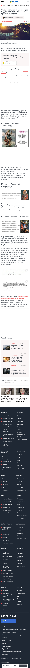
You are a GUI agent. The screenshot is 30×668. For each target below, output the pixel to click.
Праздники (19, 548)
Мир (2, 495)
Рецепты (19, 587)
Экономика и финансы (5, 451)
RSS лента (5, 654)
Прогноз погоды (22, 439)
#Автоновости (9, 382)
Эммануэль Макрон (5, 562)
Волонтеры (5, 540)
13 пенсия (5, 590)
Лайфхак (19, 513)
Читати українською (6, 21)
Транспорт (5, 459)
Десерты (19, 599)
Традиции (20, 560)
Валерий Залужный (5, 566)
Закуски (19, 604)
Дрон (4, 487)
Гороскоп (20, 499)
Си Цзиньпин (6, 559)
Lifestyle (18, 495)
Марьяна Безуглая (8, 579)
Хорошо (23, 665)
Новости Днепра (7, 421)
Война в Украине (6, 524)
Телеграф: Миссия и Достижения (11, 651)
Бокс (18, 457)
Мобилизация (20, 524)
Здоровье (19, 475)
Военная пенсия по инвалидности (8, 600)
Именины (20, 569)
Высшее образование (21, 433)
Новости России (7, 504)
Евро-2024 (20, 465)
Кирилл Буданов (7, 570)
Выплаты (20, 421)
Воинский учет (21, 538)
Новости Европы (7, 499)
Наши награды (6, 640)
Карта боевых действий (6, 528)
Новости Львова (7, 427)
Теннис (19, 460)
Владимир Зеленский (5, 552)
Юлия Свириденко (7, 581)
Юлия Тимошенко (7, 576)
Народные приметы (20, 557)
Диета (19, 484)
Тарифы (4, 464)
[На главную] (15, 2)
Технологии (5, 479)
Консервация (21, 593)
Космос (4, 481)
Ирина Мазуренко (9, 17)
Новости (4, 412)
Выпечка (19, 590)
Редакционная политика (9, 632)
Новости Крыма (7, 441)
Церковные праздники (20, 552)
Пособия (19, 437)
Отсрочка (20, 533)
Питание (19, 481)
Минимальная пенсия (6, 604)
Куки (14, 665)
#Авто (15, 380)
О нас (3, 626)
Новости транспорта (14, 354)
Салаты (19, 601)
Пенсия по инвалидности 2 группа (7, 595)
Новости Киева (6, 416)
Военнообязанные (22, 536)
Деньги (4, 456)
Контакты (4, 643)
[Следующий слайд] (28, 5)
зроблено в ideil (5, 662)
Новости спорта (21, 451)
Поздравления (21, 518)
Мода (18, 504)
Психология (20, 487)
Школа (19, 429)
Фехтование (20, 468)
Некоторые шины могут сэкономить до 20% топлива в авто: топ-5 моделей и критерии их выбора (19, 372)
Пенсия (3, 587)
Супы (18, 596)
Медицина (20, 427)
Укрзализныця (6, 470)
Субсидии (20, 424)
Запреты (19, 563)
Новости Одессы (7, 424)
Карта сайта (5, 649)
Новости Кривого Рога (7, 434)
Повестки (20, 527)
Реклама (4, 637)
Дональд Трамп (7, 556)
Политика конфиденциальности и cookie (14, 629)
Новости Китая (6, 510)
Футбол (19, 454)
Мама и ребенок (22, 479)
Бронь (19, 530)
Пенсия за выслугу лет (8, 608)
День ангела (20, 566)
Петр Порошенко (7, 573)
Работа (19, 418)
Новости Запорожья (5, 430)
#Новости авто (23, 380)
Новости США (6, 501)
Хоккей (19, 463)
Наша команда (6, 646)
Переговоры (6, 534)
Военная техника (7, 543)
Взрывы (4, 532)
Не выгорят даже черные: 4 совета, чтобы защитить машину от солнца (17, 359)
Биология (5, 484)
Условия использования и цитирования (13, 635)
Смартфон (5, 490)
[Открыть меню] (2, 2)
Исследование (21, 490)
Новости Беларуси (8, 513)
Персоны (4, 548)
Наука (3, 475)
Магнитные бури (22, 515)
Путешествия (21, 507)
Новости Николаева (5, 444)
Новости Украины (13, 343)
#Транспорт (8, 380)
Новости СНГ (6, 507)
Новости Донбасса (8, 438)
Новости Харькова (8, 418)
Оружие (4, 537)
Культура (19, 510)
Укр (28, 2)
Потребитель (21, 501)
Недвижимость (6, 461)
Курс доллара (6, 467)
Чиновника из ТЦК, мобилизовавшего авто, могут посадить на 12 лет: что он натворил (19, 348)
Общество (19, 412)
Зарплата (20, 416)
